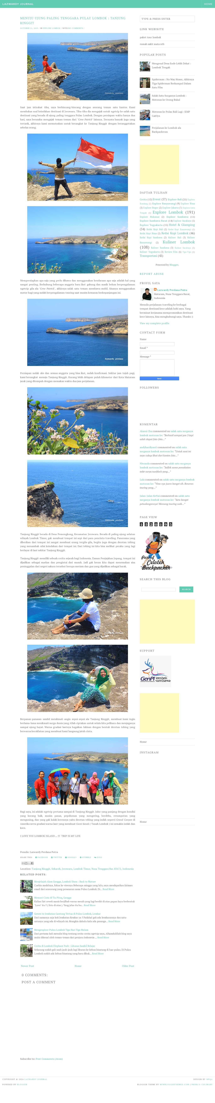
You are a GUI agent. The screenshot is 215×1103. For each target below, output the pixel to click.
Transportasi (148, 256)
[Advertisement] (159, 164)
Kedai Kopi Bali (155, 229)
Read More (108, 889)
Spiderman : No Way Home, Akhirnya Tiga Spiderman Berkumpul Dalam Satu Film (173, 83)
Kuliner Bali (174, 237)
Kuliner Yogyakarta (150, 251)
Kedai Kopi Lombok (174, 233)
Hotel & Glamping (182, 225)
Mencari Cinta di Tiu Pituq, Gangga (52, 897)
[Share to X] (29, 863)
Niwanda (145, 463)
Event (157, 199)
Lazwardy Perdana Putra (172, 290)
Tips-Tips (186, 252)
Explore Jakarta (170, 207)
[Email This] (23, 863)
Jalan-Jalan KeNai (150, 496)
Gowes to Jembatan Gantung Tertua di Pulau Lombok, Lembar (67, 913)
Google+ (72, 857)
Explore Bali (175, 199)
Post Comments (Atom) (49, 1059)
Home (208, 4)
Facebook (42, 857)
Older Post (128, 966)
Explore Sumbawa (177, 216)
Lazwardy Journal (18, 3)
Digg (99, 857)
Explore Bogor (150, 207)
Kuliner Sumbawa (160, 247)
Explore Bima (188, 203)
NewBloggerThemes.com (174, 1084)
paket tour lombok (150, 37)
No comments (75, 28)
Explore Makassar (149, 216)
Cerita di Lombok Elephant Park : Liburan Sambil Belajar (64, 945)
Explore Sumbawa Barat (153, 220)
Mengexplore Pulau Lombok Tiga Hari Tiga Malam (61, 929)
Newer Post (27, 966)
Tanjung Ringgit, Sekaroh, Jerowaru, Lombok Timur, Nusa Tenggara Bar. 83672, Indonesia (83, 868)
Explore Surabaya (182, 220)
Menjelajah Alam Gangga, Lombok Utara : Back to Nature (65, 881)
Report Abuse (152, 274)
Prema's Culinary (202, 1084)
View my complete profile (154, 323)
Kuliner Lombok (179, 242)
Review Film (171, 251)
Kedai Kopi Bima (148, 233)
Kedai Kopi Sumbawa (151, 237)
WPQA (209, 1079)
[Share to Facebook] (32, 863)
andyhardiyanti (148, 447)
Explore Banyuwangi (164, 203)
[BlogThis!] (26, 863)
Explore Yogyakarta (151, 225)
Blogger (174, 264)
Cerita (143, 199)
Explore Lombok (51, 28)
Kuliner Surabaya (183, 248)
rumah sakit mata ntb (152, 44)
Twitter (57, 857)
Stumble (86, 857)
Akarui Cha (146, 431)
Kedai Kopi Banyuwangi (179, 229)
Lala (142, 479)
